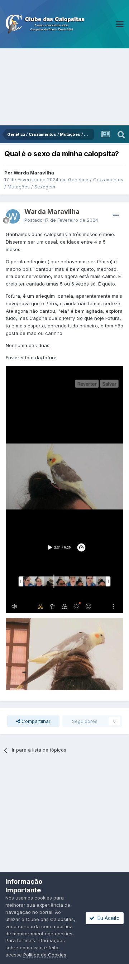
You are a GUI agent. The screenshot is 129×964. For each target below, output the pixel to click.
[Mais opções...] (116, 215)
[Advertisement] (64, 87)
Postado (61, 220)
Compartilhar (35, 721)
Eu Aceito (107, 918)
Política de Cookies (44, 955)
